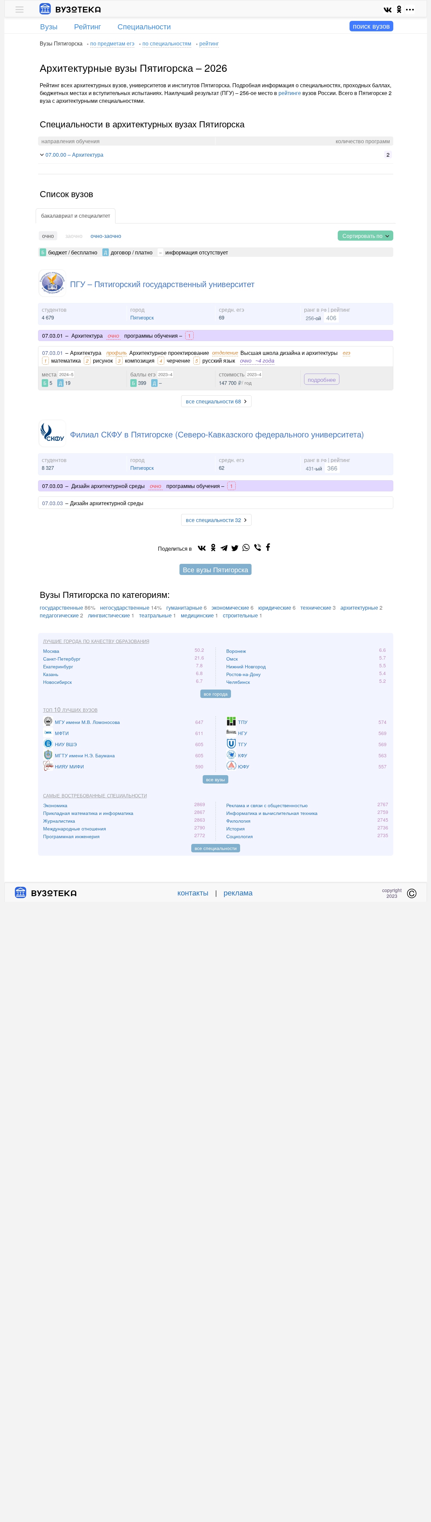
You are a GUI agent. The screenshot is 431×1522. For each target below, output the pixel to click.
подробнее (322, 379)
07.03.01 (52, 353)
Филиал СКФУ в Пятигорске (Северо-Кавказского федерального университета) (217, 434)
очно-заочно (106, 236)
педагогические (59, 615)
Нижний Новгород (246, 666)
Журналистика (59, 820)
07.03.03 (52, 503)
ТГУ (242, 744)
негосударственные (125, 607)
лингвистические (109, 615)
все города (216, 693)
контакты (192, 892)
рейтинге (289, 93)
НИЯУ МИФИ (69, 766)
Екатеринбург (58, 666)
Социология (239, 836)
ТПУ (242, 722)
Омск (232, 658)
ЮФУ (243, 766)
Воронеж (236, 650)
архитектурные (359, 607)
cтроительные (240, 615)
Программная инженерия (71, 836)
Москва (51, 650)
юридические (274, 607)
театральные (155, 615)
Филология (238, 820)
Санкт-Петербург (61, 658)
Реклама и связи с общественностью (267, 805)
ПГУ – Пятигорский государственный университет (162, 284)
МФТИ (62, 733)
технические (315, 607)
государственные (61, 607)
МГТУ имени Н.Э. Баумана (85, 755)
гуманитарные (184, 607)
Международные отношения (74, 828)
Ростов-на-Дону (243, 674)
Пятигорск (142, 317)
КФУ (242, 755)
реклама (238, 892)
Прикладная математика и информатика (88, 813)
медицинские (197, 615)
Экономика (55, 805)
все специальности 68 (213, 401)
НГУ (242, 733)
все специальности (216, 848)
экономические (230, 607)
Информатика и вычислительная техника (272, 813)
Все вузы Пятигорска (215, 569)
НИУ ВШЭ (66, 744)
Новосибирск (57, 681)
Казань (50, 674)
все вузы (215, 779)
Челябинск (238, 681)
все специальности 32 (213, 520)
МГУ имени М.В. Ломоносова (87, 722)
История (235, 828)
